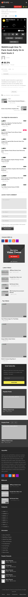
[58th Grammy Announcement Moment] (5, 293)
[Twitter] (10, 240)
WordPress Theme (7, 537)
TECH (4, 524)
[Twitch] (17, 240)
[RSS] (13, 240)
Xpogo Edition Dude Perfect (8, 339)
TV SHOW (5, 526)
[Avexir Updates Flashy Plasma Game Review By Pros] (14, 148)
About (8, 594)
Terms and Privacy (7, 541)
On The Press (6, 545)
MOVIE (4, 515)
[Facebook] (2, 240)
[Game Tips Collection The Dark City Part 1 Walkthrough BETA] (14, 121)
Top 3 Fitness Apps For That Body (9, 318)
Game (4, 95)
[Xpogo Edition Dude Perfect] (14, 330)
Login (25, 6)
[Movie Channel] (3, 571)
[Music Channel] (3, 562)
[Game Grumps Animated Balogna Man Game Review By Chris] (14, 102)
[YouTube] (6, 240)
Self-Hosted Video (14, 284)
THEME (11, 95)
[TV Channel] (3, 567)
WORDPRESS (17, 95)
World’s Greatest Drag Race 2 (8, 359)
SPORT (4, 522)
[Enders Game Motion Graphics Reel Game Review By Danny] (14, 110)
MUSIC (4, 518)
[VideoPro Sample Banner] (14, 262)
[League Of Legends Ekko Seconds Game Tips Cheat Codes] (14, 139)
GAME (9, 69)
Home (3, 594)
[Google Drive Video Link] (5, 279)
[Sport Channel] (3, 581)
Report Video (6, 552)
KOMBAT (5, 513)
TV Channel (8, 565)
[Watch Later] (16, 34)
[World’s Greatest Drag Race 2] (14, 350)
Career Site (5, 550)
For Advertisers (6, 543)
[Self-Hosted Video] (5, 286)
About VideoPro (6, 535)
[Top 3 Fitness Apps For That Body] (14, 310)
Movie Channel (9, 570)
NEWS (4, 520)
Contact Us (5, 548)
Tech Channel (9, 574)
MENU (3, 6)
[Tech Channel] (3, 576)
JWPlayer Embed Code (15, 270)
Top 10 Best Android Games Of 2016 (10, 187)
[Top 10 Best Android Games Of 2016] (14, 185)
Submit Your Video (7, 539)
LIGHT (2, 16)
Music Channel (9, 560)
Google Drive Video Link (16, 277)
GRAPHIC (8, 95)
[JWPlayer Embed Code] (5, 272)
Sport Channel (9, 579)
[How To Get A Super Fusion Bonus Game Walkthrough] (14, 130)
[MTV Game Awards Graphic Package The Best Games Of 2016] (14, 157)
